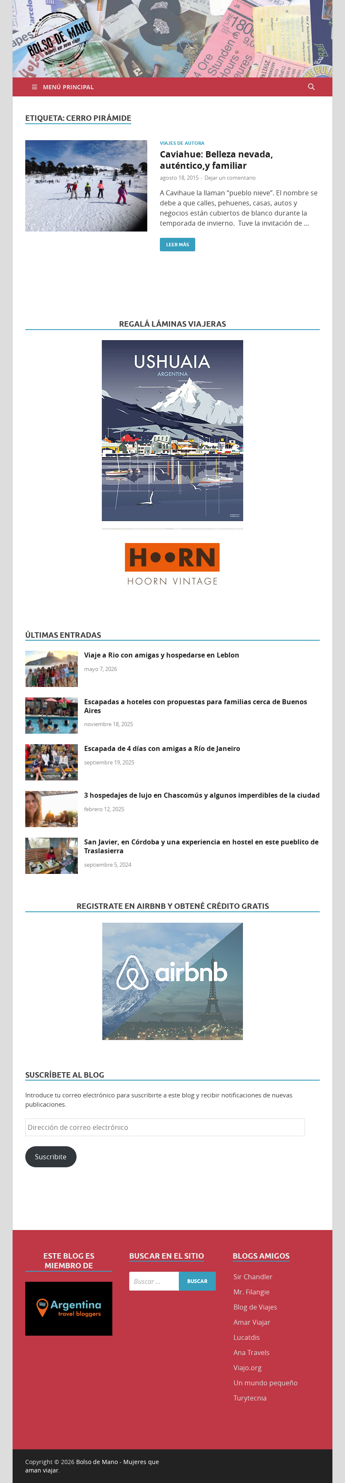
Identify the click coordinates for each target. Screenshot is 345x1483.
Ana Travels (252, 1352)
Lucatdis (247, 1337)
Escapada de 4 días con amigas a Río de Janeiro (162, 748)
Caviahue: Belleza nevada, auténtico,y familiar (216, 160)
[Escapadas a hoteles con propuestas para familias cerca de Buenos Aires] (51, 702)
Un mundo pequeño (266, 1382)
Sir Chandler (253, 1276)
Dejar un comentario (230, 177)
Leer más (174, 243)
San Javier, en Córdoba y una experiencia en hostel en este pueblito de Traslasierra (201, 846)
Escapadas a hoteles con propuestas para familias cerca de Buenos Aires (195, 706)
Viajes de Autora (182, 143)
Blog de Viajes (255, 1307)
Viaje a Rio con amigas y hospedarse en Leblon (161, 655)
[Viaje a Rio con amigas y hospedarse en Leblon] (51, 655)
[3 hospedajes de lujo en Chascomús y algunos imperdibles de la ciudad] (51, 796)
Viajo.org (248, 1367)
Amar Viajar (252, 1322)
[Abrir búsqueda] (311, 86)
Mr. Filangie (252, 1292)
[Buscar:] (172, 1281)
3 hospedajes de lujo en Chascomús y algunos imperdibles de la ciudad (202, 795)
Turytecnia (250, 1398)
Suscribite (50, 1156)
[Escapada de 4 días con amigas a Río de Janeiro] (51, 749)
